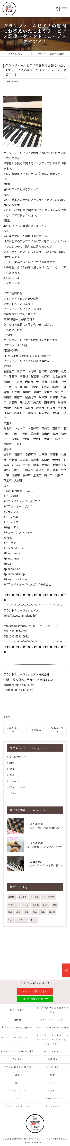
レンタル (14, 781)
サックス (22, 897)
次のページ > (57, 729)
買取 (11, 769)
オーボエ (35, 897)
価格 (35, 912)
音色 (10, 912)
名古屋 (36, 904)
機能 (55, 904)
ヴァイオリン (49, 897)
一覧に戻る (35, 730)
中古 (10, 919)
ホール (34, 919)
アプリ (25, 904)
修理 (11, 775)
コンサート (21, 919)
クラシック (13, 904)
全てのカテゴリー (18, 756)
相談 (18, 912)
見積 (26, 912)
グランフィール (17, 787)
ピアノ (46, 904)
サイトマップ (52, 1106)
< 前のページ (13, 729)
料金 (43, 912)
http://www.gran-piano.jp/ (20, 615)
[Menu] (65, 8)
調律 (11, 763)
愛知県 (11, 897)
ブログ (6, 717)
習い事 (52, 912)
